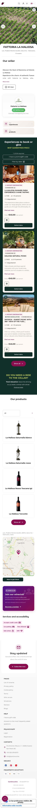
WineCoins (7, 701)
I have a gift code (10, 717)
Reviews (6, 705)
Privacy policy (9, 686)
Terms (6, 694)
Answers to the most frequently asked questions (17, 722)
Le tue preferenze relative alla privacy (20, 801)
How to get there (13, 579)
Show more (6, 81)
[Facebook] (6, 765)
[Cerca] (19, 3)
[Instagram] (11, 765)
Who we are (8, 697)
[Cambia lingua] (33, 3)
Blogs (6, 708)
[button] (18, 174)
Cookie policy (8, 690)
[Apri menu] (25, 3)
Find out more (9, 210)
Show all (17, 363)
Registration (8, 737)
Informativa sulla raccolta (12, 806)
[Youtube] (16, 765)
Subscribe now (18, 666)
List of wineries (9, 682)
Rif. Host (9, 87)
